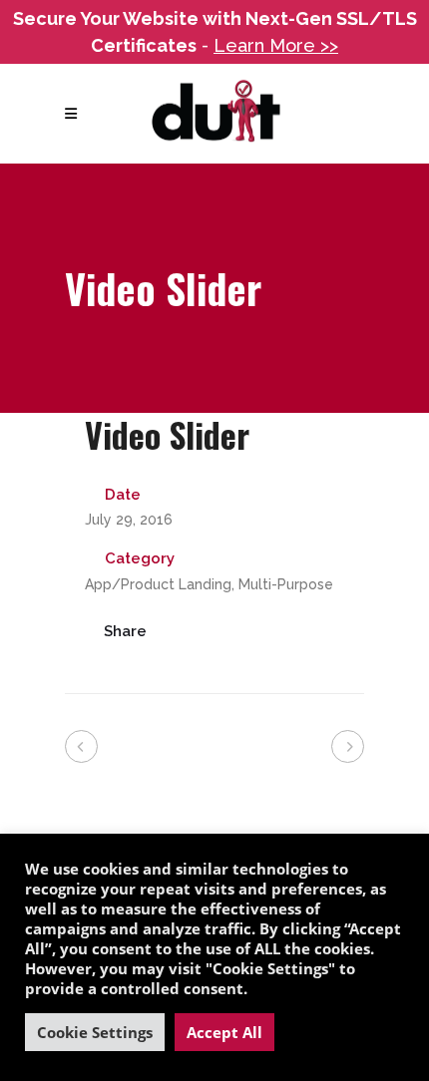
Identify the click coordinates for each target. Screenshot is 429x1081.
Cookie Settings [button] (95, 1032)
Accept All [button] (224, 1032)
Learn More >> (276, 45)
